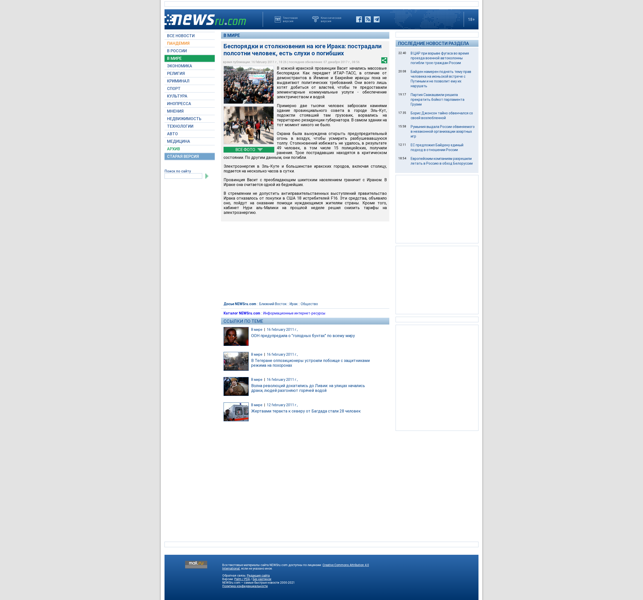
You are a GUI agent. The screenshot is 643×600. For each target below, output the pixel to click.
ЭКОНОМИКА (179, 66)
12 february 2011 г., (282, 405)
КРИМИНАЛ (178, 81)
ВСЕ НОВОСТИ (181, 35)
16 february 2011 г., (282, 330)
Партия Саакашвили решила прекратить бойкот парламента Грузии (437, 99)
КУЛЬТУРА (177, 96)
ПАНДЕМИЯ (178, 43)
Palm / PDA (242, 579)
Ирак (294, 304)
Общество (309, 304)
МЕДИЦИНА (178, 141)
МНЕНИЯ (175, 111)
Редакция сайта (258, 575)
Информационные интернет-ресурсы (294, 313)
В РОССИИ (177, 51)
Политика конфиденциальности (245, 586)
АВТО (172, 133)
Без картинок (262, 579)
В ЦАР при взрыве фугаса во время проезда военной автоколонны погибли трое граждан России (440, 58)
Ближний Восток (273, 304)
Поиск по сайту (178, 171)
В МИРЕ (174, 58)
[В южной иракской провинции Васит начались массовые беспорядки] (249, 85)
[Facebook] (359, 19)
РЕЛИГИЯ (176, 73)
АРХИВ (173, 149)
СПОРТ (174, 88)
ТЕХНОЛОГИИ (180, 126)
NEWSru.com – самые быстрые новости (250, 582)
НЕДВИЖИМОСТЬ (184, 118)
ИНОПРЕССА (179, 103)
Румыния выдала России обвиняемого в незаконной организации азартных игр (443, 131)
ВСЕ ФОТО (245, 149)
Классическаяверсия (331, 19)
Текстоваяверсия (290, 19)
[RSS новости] (368, 19)
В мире (232, 35)
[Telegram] (377, 19)
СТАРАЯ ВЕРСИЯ (183, 156)
